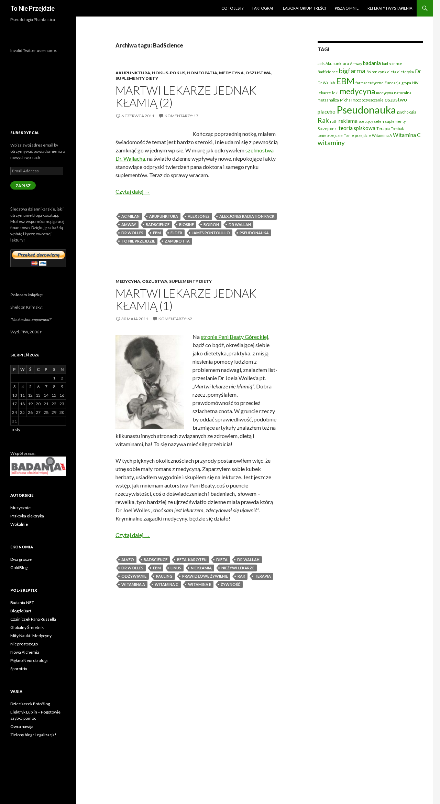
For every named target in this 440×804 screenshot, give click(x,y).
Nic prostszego (24, 643)
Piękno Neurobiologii (29, 660)
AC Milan (130, 216)
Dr (418, 71)
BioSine (186, 224)
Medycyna (231, 72)
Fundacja (392, 83)
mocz (357, 100)
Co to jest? (232, 8)
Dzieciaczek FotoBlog (30, 703)
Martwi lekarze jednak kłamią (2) (186, 96)
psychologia (406, 112)
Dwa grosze (21, 559)
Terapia (263, 576)
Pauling (164, 576)
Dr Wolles (132, 233)
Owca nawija (21, 726)
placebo (327, 111)
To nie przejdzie (138, 241)
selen (379, 121)
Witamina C (166, 584)
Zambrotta (177, 241)
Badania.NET (22, 602)
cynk (382, 71)
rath (334, 121)
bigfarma (352, 71)
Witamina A (133, 584)
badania (372, 63)
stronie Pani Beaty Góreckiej (234, 336)
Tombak (397, 128)
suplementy (395, 121)
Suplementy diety (137, 78)
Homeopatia (202, 72)
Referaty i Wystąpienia (389, 8)
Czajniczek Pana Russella (33, 619)
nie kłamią (201, 568)
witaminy (331, 143)
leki (335, 92)
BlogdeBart (20, 610)
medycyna (357, 91)
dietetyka (405, 71)
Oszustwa (258, 72)
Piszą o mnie (347, 8)
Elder (176, 233)
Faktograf (263, 8)
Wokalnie (19, 524)
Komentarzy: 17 (181, 115)
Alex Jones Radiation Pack (246, 216)
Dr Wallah (240, 224)
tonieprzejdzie (330, 135)
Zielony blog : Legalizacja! (33, 734)
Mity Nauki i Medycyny (31, 635)
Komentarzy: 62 (175, 318)
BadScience (157, 224)
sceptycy (366, 121)
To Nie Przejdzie (32, 8)
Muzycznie (20, 507)
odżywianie (133, 576)
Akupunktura (133, 72)
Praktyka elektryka (27, 515)
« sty (16, 429)
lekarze (324, 92)
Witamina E (199, 584)
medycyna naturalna (393, 92)
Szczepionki (328, 128)
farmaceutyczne (369, 83)
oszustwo (396, 99)
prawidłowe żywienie (205, 576)
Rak (241, 576)
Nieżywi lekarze (237, 568)
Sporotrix (18, 668)
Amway (128, 224)
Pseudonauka (254, 233)
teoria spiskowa (357, 128)
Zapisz (23, 185)
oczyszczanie (373, 100)
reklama (348, 121)
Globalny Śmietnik (27, 627)
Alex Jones (199, 216)
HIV (415, 83)
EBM (157, 233)
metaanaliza (328, 100)
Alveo (127, 559)
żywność (230, 584)
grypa (406, 83)
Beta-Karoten (192, 559)
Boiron (211, 224)
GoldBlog (19, 567)
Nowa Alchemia (24, 652)
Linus (175, 568)
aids (321, 63)
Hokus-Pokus (168, 72)
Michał (346, 100)
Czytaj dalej (133, 191)
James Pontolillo (211, 233)
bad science (392, 63)
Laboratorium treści (304, 8)
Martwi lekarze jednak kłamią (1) (186, 299)
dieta (222, 559)
